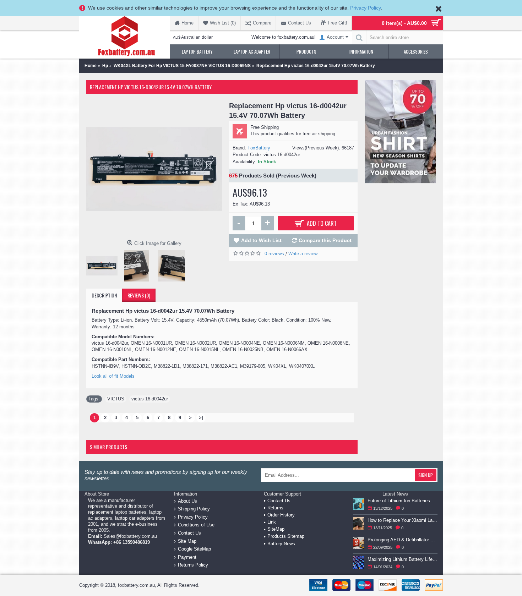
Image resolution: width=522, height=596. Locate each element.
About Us (187, 500)
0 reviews (274, 253)
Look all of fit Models (113, 376)
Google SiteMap (194, 549)
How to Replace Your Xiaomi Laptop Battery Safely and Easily (402, 520)
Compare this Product (325, 240)
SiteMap (275, 529)
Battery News (281, 543)
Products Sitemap (285, 536)
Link (271, 522)
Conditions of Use (196, 524)
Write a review (302, 253)
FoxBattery (259, 148)
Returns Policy (193, 565)
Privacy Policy (365, 8)
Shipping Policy (194, 509)
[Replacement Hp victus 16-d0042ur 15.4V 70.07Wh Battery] (154, 169)
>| (201, 417)
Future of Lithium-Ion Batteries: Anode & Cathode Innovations (402, 500)
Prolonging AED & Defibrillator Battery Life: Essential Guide (402, 539)
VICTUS (115, 398)
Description (104, 295)
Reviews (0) (138, 295)
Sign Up (425, 475)
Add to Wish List (261, 240)
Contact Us (189, 533)
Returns (275, 507)
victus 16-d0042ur (149, 398)
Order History (281, 515)
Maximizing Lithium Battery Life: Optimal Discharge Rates (402, 559)
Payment (187, 556)
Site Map (187, 540)
